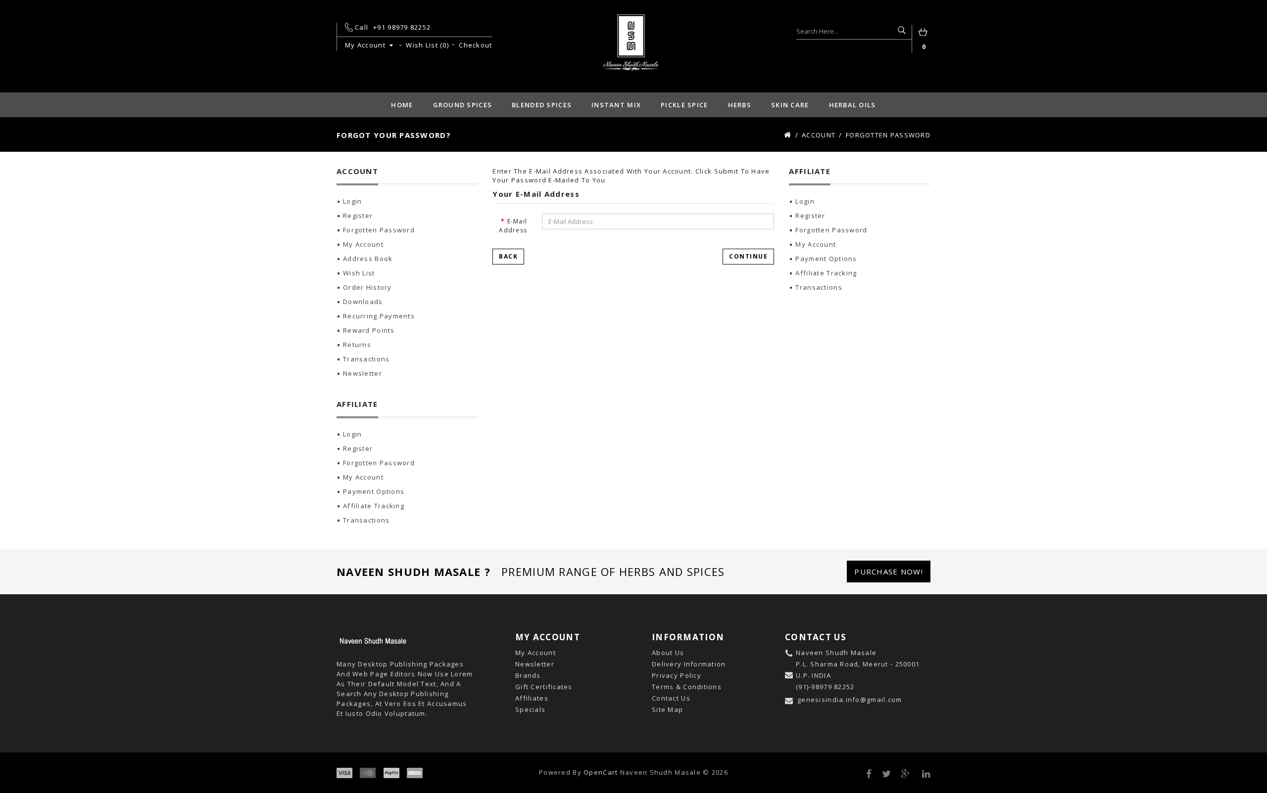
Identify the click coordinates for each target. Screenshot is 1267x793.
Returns (357, 344)
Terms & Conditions (687, 686)
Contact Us (671, 698)
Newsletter (362, 373)
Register (358, 215)
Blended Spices (542, 104)
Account (818, 135)
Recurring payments (379, 315)
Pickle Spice (684, 104)
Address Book (367, 258)
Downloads (363, 301)
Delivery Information (689, 664)
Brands (528, 675)
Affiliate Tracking (373, 505)
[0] (924, 34)
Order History (367, 287)
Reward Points (369, 330)
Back (508, 256)
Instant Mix (616, 104)
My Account (363, 244)
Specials (530, 709)
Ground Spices (462, 104)
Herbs (739, 104)
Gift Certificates (544, 686)
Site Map (667, 709)
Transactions (366, 358)
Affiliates (531, 698)
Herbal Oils (852, 104)
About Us (668, 652)
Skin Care (790, 104)
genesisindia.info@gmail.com (849, 699)
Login (352, 201)
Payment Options (373, 491)
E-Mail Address (513, 225)
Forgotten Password (888, 135)
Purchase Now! (888, 571)
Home (402, 104)
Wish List (359, 272)
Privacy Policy (676, 675)
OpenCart (601, 772)
